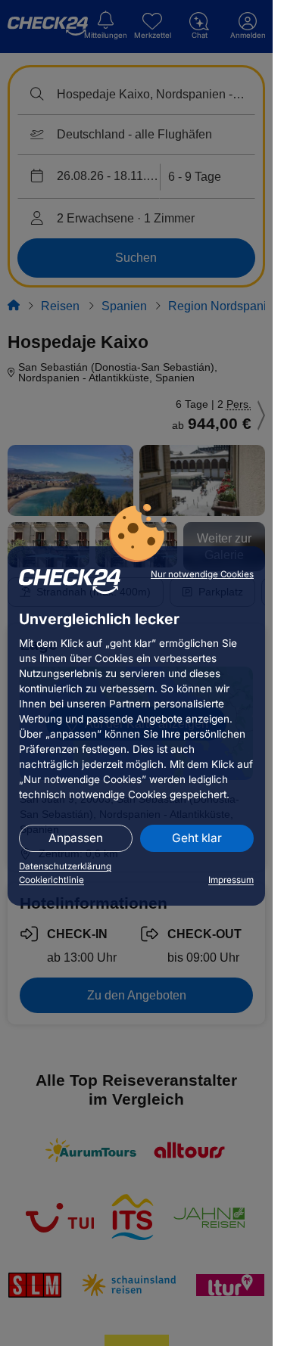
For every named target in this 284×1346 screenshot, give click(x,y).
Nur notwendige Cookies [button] (202, 574)
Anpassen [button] (75, 838)
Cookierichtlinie (51, 880)
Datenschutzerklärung (65, 866)
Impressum (231, 880)
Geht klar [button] (197, 838)
